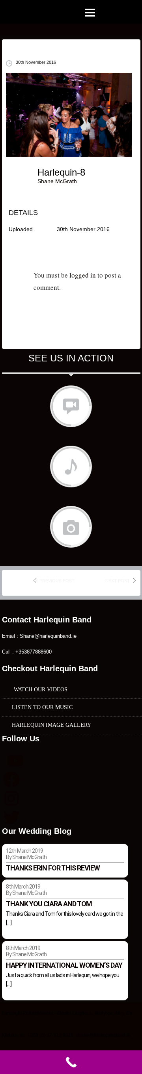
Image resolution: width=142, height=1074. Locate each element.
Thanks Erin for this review (53, 868)
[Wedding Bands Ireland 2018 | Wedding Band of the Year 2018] (59, 13)
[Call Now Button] (71, 1062)
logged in (82, 275)
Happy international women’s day (64, 965)
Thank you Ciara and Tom (49, 904)
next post (117, 580)
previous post (57, 580)
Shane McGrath (57, 181)
